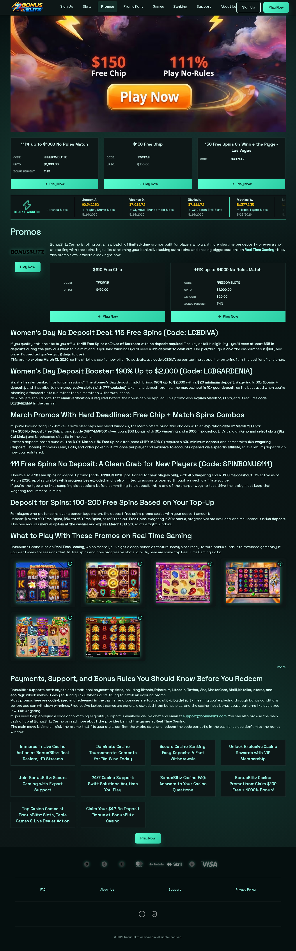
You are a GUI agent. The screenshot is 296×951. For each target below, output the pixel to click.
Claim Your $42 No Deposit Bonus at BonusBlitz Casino (113, 814)
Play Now (57, 184)
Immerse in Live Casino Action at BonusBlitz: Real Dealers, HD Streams (43, 752)
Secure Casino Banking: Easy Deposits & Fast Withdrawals (183, 752)
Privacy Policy (246, 889)
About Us (228, 6)
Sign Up (66, 6)
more (281, 667)
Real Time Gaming (259, 249)
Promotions (133, 6)
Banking (180, 6)
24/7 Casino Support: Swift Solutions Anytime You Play (113, 783)
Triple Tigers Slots (238, 210)
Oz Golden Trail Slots (191, 210)
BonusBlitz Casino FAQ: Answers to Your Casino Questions (183, 783)
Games (158, 6)
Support (204, 6)
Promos (107, 6)
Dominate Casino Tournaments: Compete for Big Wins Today (113, 752)
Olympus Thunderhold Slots (137, 210)
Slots (87, 6)
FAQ (43, 889)
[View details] (70, 563)
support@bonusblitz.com (205, 716)
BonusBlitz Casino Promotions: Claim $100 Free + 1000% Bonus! (253, 783)
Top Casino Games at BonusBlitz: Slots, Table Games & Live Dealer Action (43, 814)
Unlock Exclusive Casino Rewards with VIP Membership (253, 752)
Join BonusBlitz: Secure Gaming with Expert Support (43, 783)
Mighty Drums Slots (84, 210)
